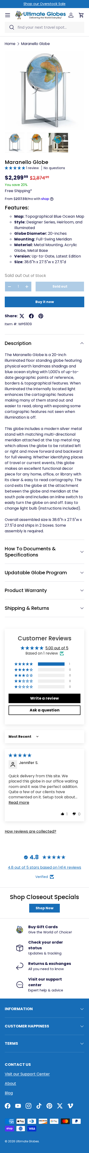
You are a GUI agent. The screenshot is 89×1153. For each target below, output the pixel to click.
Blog (9, 1093)
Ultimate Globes (27, 1141)
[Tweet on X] (22, 316)
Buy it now (44, 301)
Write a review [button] (44, 698)
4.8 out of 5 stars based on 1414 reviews (44, 867)
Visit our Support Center (27, 1074)
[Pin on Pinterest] (41, 316)
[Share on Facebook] (31, 316)
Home (10, 43)
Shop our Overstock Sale (44, 3)
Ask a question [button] (45, 710)
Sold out (59, 286)
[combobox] (44, 27)
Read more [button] (19, 802)
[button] (15, 168)
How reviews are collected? (30, 831)
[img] (20, 755)
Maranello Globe (35, 43)
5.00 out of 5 (56, 648)
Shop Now (44, 908)
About (10, 1083)
